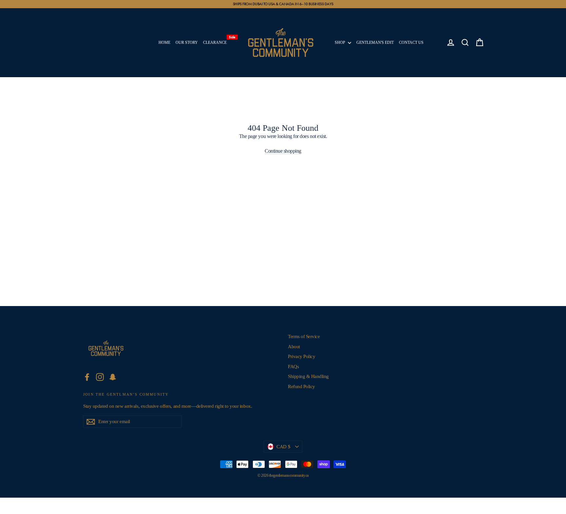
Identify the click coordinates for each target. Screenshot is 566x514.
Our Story (187, 42)
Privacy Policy (301, 356)
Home (164, 42)
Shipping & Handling (308, 376)
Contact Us (411, 42)
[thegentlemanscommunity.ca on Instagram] (100, 377)
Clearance (216, 41)
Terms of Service (304, 336)
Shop (340, 42)
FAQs (293, 366)
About (294, 346)
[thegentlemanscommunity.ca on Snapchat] (113, 377)
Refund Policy (301, 386)
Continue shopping (283, 151)
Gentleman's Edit (375, 42)
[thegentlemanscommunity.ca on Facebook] (87, 377)
